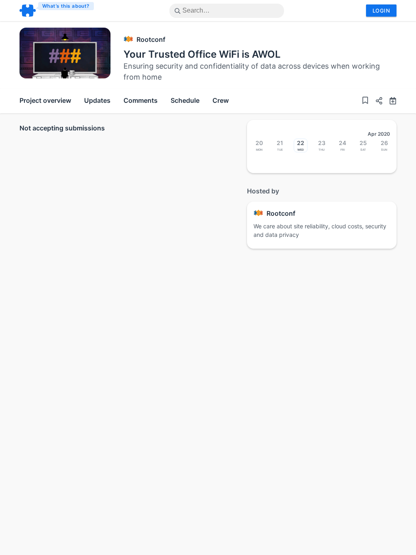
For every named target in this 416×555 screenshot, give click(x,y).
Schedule (185, 100)
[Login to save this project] (365, 101)
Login (381, 10)
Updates (97, 100)
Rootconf (150, 39)
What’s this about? (66, 6)
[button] (376, 101)
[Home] (57, 10)
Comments (141, 100)
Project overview (45, 100)
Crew (220, 100)
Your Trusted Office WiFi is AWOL (202, 54)
